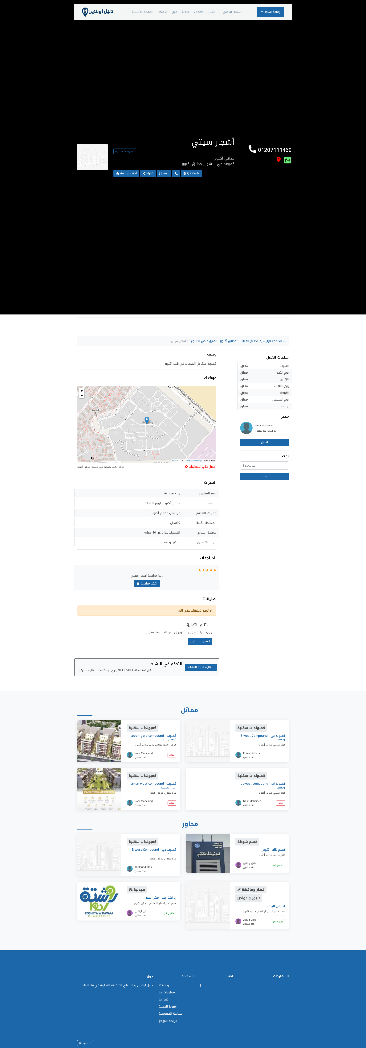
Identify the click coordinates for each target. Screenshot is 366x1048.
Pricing (164, 985)
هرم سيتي (279, 744)
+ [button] (82, 391)
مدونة (185, 12)
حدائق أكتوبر (228, 341)
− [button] (82, 395)
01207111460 (274, 150)
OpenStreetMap (193, 461)
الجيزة (86, 1043)
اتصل (212, 12)
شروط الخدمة (168, 1006)
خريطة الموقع (168, 1021)
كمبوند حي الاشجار (203, 341)
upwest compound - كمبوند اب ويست (263, 785)
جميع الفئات (249, 341)
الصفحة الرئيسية (142, 12)
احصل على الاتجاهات (202, 467)
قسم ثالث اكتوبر (273, 850)
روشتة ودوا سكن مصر (161, 897)
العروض (199, 12)
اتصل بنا (164, 999)
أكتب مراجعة (128, 173)
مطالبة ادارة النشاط (201, 667)
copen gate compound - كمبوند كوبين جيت (153, 737)
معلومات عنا (167, 992)
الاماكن (162, 12)
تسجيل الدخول (232, 12)
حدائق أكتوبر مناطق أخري (162, 744)
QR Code (192, 173)
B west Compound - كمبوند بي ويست (262, 737)
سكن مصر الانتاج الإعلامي (162, 903)
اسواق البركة (276, 906)
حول (174, 12)
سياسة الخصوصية (170, 1014)
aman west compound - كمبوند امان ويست (153, 785)
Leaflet (175, 461)
